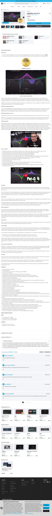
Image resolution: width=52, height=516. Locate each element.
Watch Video (6, 22)
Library (11, 3)
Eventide (29, 435)
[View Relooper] (32, 412)
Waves (4, 453)
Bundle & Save (39, 26)
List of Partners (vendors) (29, 513)
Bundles (3, 488)
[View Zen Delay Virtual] (45, 412)
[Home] (1, 9)
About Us (33, 483)
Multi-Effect (29, 416)
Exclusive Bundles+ (6, 470)
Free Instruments (5, 491)
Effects (3, 485)
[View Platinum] (7, 447)
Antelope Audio (43, 435)
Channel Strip (16, 452)
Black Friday (12, 486)
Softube (4, 435)
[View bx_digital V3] (20, 429)
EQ (2, 434)
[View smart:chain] (20, 447)
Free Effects (12, 481)
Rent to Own (12, 491)
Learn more (33, 1)
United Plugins (30, 417)
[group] (7, 415)
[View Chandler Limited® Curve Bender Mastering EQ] (7, 429)
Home (8, 3)
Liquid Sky (42, 417)
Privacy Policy (24, 483)
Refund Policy (24, 485)
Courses (11, 485)
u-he (16, 417)
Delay (3, 416)
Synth (15, 416)
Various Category (4, 469)
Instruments (4, 481)
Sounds (3, 486)
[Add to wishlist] (49, 13)
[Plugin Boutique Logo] (3, 3)
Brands (3, 493)
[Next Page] (30, 402)
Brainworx (16, 435)
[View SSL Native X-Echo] (7, 412)
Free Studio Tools (13, 483)
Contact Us (33, 481)
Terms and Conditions (25, 481)
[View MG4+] (45, 429)
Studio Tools (4, 483)
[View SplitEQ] (32, 429)
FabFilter (28, 11)
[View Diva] (20, 412)
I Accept (46, 505)
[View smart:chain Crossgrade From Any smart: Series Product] (32, 447)
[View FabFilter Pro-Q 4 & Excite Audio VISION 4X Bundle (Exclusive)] (7, 464)
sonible (16, 453)
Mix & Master (4, 452)
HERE (47, 54)
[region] (26, 508)
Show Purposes (46, 510)
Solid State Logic (5, 417)
